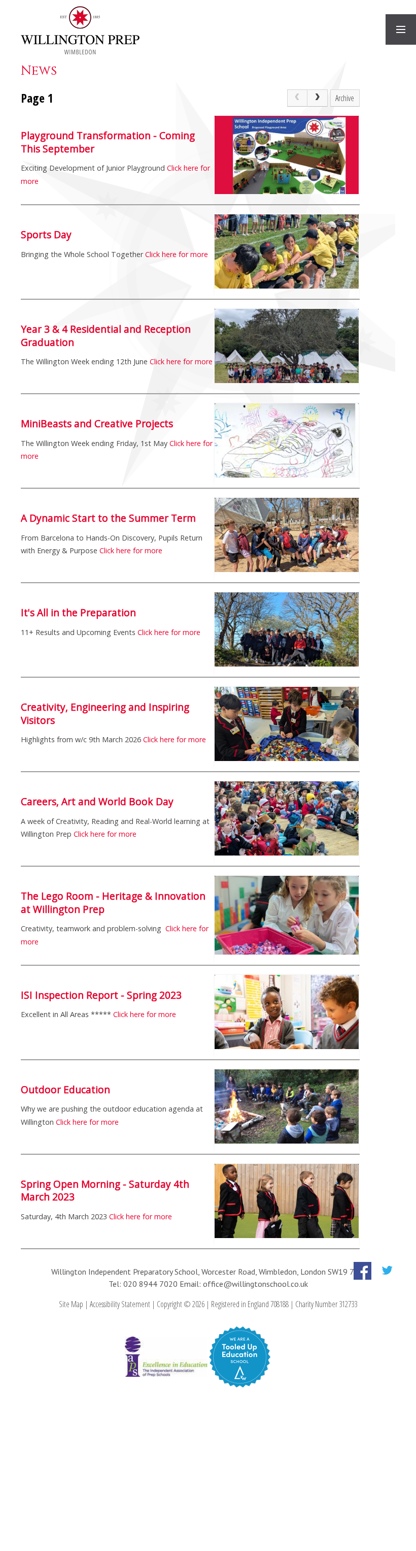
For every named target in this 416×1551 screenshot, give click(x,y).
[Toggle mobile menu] (401, 29)
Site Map (71, 1304)
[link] (297, 98)
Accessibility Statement (120, 1304)
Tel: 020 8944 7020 (144, 1284)
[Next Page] (317, 98)
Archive (344, 98)
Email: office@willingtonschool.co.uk (244, 1284)
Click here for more (176, 254)
